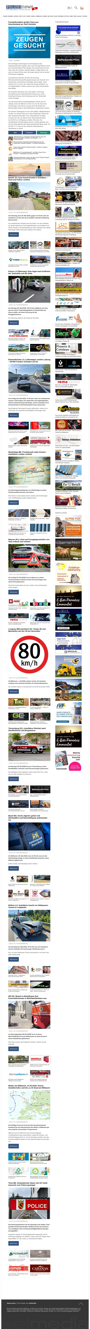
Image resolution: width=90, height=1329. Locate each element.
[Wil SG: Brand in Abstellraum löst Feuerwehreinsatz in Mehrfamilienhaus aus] (29, 1015)
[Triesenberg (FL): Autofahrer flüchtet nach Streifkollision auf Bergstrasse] (29, 747)
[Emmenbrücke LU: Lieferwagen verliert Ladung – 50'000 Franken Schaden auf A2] (29, 378)
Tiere (74, 16)
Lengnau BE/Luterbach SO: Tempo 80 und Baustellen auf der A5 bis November (27, 630)
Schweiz (5, 16)
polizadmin (16, 60)
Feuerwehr (61, 16)
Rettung (66, 16)
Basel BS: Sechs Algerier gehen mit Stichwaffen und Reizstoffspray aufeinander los (27, 818)
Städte (20, 16)
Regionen (10, 16)
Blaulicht (79, 16)
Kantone (15, 16)
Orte (24, 16)
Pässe (51, 16)
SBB (48, 16)
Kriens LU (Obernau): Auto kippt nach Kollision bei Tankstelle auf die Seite (29, 272)
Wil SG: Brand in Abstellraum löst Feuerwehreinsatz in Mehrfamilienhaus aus (27, 997)
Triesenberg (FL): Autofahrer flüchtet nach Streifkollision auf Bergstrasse (27, 729)
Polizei (55, 16)
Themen (33, 16)
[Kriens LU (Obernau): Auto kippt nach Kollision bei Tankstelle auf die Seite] (29, 289)
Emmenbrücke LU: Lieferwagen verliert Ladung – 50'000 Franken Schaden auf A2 (29, 361)
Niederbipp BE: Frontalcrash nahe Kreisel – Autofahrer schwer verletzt (27, 453)
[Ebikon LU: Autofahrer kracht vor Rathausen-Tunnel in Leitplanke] (29, 925)
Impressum (11, 1303)
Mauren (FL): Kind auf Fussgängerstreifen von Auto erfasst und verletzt (28, 540)
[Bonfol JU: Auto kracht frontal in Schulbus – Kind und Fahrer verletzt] (29, 196)
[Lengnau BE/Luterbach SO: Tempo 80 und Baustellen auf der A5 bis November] (29, 655)
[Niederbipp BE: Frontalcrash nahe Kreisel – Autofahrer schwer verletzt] (29, 471)
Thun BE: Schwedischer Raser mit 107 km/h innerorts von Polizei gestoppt (27, 1184)
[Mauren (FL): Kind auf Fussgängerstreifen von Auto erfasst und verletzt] (29, 558)
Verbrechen (38, 16)
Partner (85, 16)
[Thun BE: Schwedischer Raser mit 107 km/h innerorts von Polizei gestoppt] (29, 1203)
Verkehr (44, 16)
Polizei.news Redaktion (22, 212)
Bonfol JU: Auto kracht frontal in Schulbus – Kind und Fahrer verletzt (28, 179)
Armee (71, 16)
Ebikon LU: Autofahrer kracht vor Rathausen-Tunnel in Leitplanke (28, 906)
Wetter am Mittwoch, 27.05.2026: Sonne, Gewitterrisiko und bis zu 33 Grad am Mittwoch (29, 1087)
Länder (28, 16)
